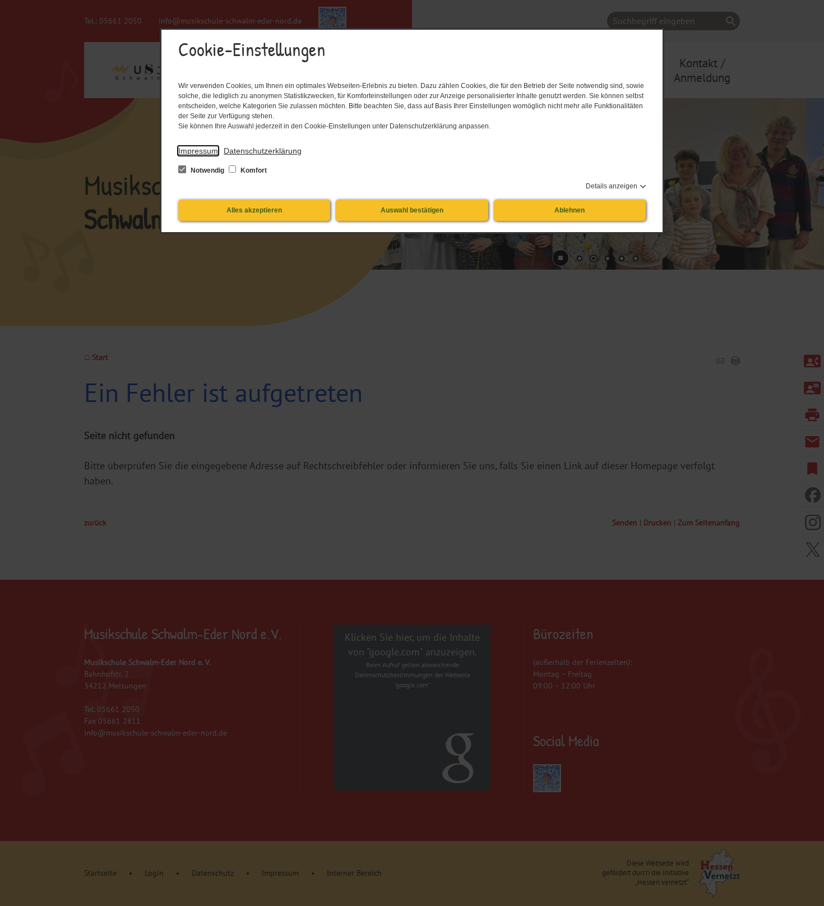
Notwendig (207, 170)
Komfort (253, 170)
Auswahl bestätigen (412, 210)
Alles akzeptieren (254, 210)
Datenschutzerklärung (263, 150)
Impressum (198, 150)
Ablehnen (569, 210)
